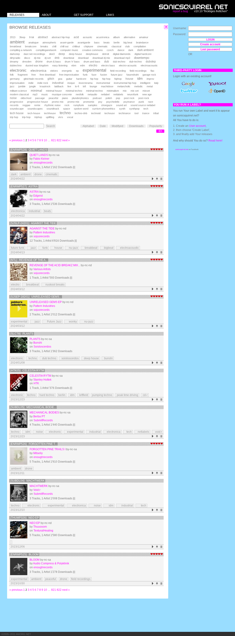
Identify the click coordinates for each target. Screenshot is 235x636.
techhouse (50, 113)
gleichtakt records (34, 78)
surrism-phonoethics (103, 108)
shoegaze (106, 105)
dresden (26, 61)
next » (66, 140)
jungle (32, 86)
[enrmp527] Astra (24, 186)
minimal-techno (94, 90)
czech (110, 50)
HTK (36, 383)
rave (150, 101)
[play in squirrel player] (18, 161)
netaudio (92, 94)
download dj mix (101, 58)
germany (15, 78)
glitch (51, 78)
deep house (75, 54)
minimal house (54, 90)
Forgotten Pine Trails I (47, 449)
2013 (12, 37)
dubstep (151, 61)
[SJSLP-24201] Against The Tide (33, 223)
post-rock (143, 98)
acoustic (87, 37)
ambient (17, 42)
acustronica (102, 37)
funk (85, 74)
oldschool (26, 98)
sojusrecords (42, 236)
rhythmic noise (52, 105)
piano (65, 98)
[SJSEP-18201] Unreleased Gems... (35, 296)
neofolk (80, 94)
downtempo (141, 57)
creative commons (92, 50)
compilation (140, 46)
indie (31, 83)
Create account (210, 44)
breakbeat (15, 46)
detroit (105, 54)
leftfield (83, 395)
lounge (93, 86)
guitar (69, 78)
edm (82, 65)
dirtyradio (15, 58)
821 (53, 140)
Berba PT (39, 416)
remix (37, 105)
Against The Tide (42, 228)
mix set (135, 90)
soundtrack (53, 108)
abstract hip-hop (61, 37)
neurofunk (132, 94)
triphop (38, 117)
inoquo (71, 83)
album (116, 37)
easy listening (59, 65)
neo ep (35, 523)
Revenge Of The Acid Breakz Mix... (55, 265)
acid (76, 37)
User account (197, 125)
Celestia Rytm (40, 375)
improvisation (17, 83)
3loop (22, 37)
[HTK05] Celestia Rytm (27, 370)
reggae (26, 105)
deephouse (92, 54)
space (66, 108)
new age (147, 94)
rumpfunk (78, 105)
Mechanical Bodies (44, 412)
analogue (33, 42)
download (83, 58)
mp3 (35, 94)
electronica (38, 70)
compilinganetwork (46, 50)
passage (40, 98)
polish (109, 98)
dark (130, 50)
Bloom (34, 559)
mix (125, 90)
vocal (70, 117)
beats (107, 42)
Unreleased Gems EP (46, 302)
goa (60, 78)
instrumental (103, 83)
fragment (23, 74)
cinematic (102, 46)
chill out (64, 46)
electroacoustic (149, 65)
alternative (129, 37)
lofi (84, 86)
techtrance (125, 113)
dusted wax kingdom (36, 65)
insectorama (85, 83)
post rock (129, 98)
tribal (156, 113)
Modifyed (117, 126)
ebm (73, 65)
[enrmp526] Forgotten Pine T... (33, 444)
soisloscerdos (69, 358)
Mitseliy (38, 453)
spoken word (81, 108)
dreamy (14, 61)
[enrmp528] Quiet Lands (28, 149)
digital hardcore (142, 54)
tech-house (34, 113)
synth (122, 108)
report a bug (180, 11)
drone (39, 61)
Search (50, 126)
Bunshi (37, 342)
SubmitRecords (43, 420)
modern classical (19, 94)
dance (121, 50)
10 (45, 140)
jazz (12, 86)
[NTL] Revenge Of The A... (29, 260)
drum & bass (54, 61)
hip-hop (106, 78)
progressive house (37, 101)
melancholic (123, 86)
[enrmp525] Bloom (24, 554)
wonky (71, 321)
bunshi (108, 358)
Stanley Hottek (42, 379)
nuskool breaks (53, 284)
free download (47, 74)
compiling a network (21, 50)
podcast (97, 98)
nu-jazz (72, 247)
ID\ (160, 131)
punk (141, 101)
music (44, 94)
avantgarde (84, 42)
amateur (143, 37)
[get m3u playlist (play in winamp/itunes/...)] (161, 179)
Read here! (215, 140)
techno (65, 113)
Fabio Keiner (41, 158)
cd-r (145, 395)
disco (27, 58)
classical (116, 46)
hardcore (81, 78)
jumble (21, 86)
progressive (16, 101)
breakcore (30, 46)
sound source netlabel (143, 105)
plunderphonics (80, 98)
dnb (57, 57)
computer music (69, 50)
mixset (146, 90)
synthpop (134, 108)
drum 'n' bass (72, 61)
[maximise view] (166, 27)
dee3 (52, 54)
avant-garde (67, 42)
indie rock (42, 83)
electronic (18, 70)
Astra (34, 191)
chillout (76, 46)
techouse (109, 113)
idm (140, 78)
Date (103, 126)
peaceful (53, 98)
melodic (138, 86)
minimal (36, 90)
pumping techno (102, 395)
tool (136, 113)
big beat (127, 42)
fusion (103, 74)
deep (62, 54)
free (33, 74)
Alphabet (88, 126)
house (129, 78)
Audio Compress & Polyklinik (51, 563)
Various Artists (42, 269)
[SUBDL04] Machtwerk (27, 480)
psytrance (129, 101)
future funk (17, 247)
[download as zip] (157, 179)
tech (145, 108)
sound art (121, 105)
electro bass (108, 65)
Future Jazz (53, 321)
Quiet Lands (39, 155)
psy (100, 101)
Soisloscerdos (42, 346)
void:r (157, 431)
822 (59, 140)
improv (150, 78)
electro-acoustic (128, 65)
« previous (15, 140)
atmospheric (49, 42)
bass (97, 42)
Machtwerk (39, 486)
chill (54, 46)
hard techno (46, 395)
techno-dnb (81, 113)
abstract (43, 37)
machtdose (107, 86)
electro (93, 65)
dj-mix (37, 58)
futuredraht (132, 74)
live (69, 86)
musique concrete (62, 94)
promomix (88, 101)
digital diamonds (122, 54)
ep (77, 70)
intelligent (145, 83)
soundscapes (35, 108)
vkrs (60, 117)
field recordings (138, 70)
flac (152, 70)
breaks (44, 46)
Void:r (36, 490)
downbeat (68, 58)
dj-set (48, 58)
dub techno (119, 61)
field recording (118, 70)
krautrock (45, 86)
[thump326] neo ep (24, 517)
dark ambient (145, 50)
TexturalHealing (43, 530)
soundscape (17, 108)
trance (145, 113)
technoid (96, 113)
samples (92, 105)
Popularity (155, 126)
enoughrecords (43, 162)
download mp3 (122, 58)
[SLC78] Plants (21, 333)
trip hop (14, 117)
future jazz (117, 74)
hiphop (118, 78)
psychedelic (113, 101)
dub (106, 61)
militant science (18, 90)
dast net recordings (34, 54)
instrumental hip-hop (125, 83)
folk (12, 74)
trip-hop (26, 117)
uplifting (50, 117)
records (14, 105)
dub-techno (135, 61)
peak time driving (127, 395)
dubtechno (16, 65)
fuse (94, 74)
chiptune (88, 46)
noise (13, 98)
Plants (35, 339)
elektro (54, 70)
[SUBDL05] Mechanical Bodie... (33, 407)
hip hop (94, 78)
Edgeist (38, 195)
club (127, 46)
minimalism (113, 90)
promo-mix (73, 101)
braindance (142, 42)
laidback (59, 86)
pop (118, 98)
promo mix (58, 101)
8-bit (31, 37)
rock (67, 105)
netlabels (118, 94)
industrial (58, 82)
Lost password (210, 49)
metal (150, 86)
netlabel (105, 94)
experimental (94, 70)
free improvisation (69, 74)
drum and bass (92, 61)
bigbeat (107, 247)
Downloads (136, 126)
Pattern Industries (44, 232)
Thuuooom (40, 526)
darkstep (15, 54)
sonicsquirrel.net (181, 149)
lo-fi (77, 86)
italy (156, 83)
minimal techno (74, 90)
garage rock (149, 74)
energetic (67, 70)
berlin (117, 42)
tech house (17, 113)
